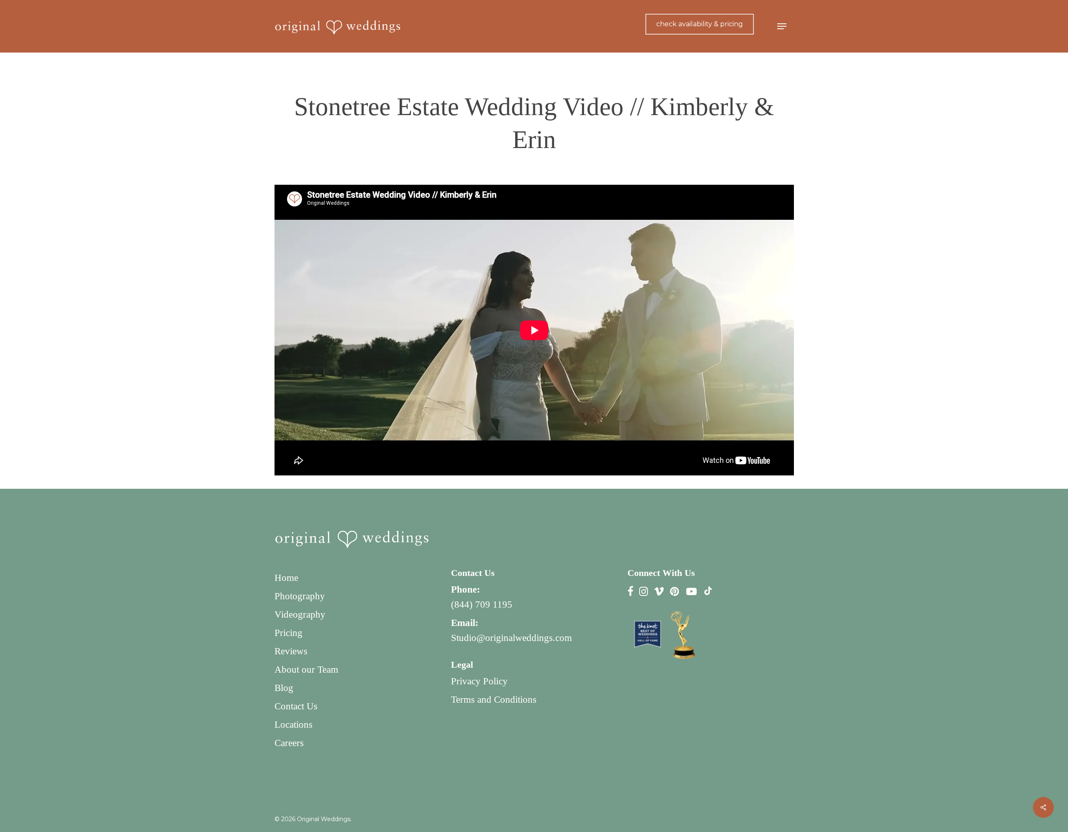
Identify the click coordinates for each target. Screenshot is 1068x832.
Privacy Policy (479, 681)
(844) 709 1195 (481, 604)
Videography (300, 614)
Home (286, 578)
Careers (289, 743)
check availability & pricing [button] (699, 24)
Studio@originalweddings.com (511, 638)
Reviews (291, 651)
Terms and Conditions (494, 699)
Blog (284, 688)
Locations (293, 724)
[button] (782, 26)
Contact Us (296, 706)
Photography (300, 596)
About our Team (306, 669)
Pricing (288, 633)
